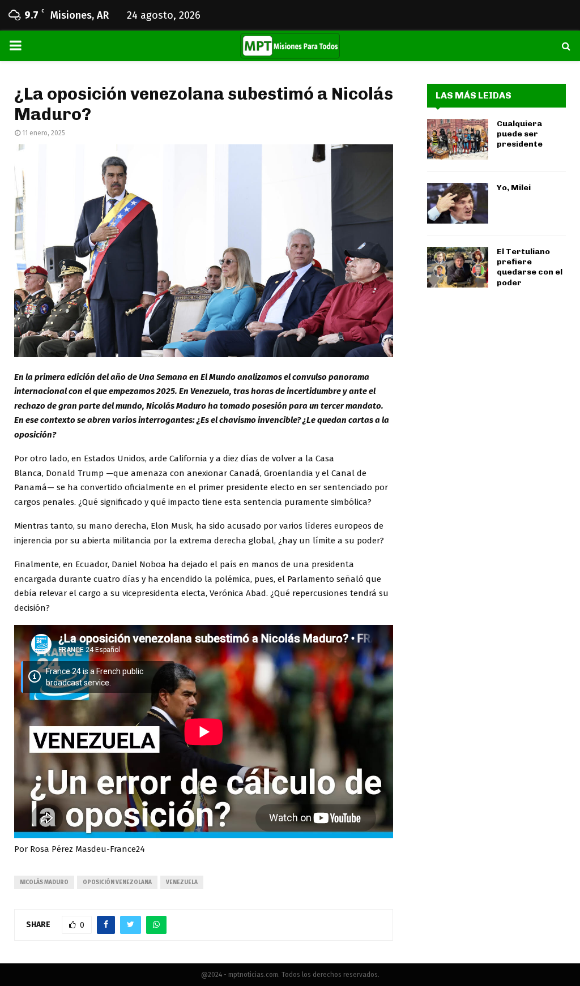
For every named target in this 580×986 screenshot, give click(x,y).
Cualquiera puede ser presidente (520, 134)
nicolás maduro (44, 882)
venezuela (182, 882)
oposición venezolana (117, 882)
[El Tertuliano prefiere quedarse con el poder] (457, 267)
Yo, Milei (514, 187)
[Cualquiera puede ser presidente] (457, 139)
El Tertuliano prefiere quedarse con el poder (529, 267)
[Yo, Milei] (457, 203)
